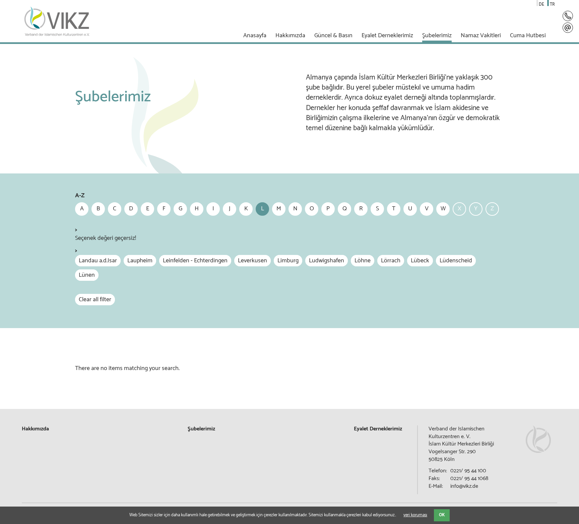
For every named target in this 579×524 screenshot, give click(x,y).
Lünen (87, 275)
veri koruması (415, 515)
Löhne (363, 261)
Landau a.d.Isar (98, 261)
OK (442, 515)
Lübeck (420, 261)
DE (541, 4)
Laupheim (139, 261)
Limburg (288, 261)
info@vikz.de (464, 486)
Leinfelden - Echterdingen (195, 261)
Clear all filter (95, 300)
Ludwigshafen (326, 261)
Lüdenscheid (456, 261)
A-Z (79, 196)
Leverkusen (252, 261)
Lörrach (390, 261)
